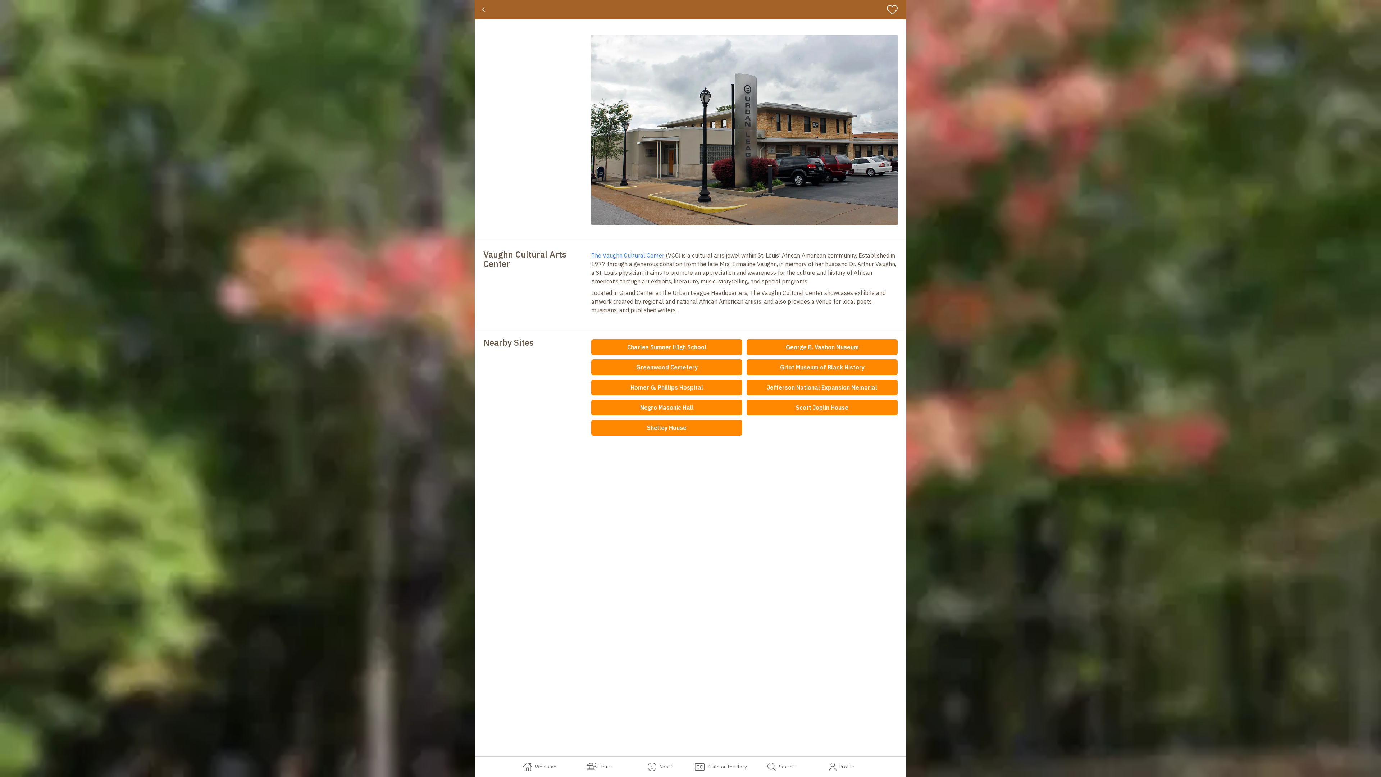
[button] (744, 130)
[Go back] (483, 10)
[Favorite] (895, 9)
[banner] (690, 9)
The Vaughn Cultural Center (627, 255)
